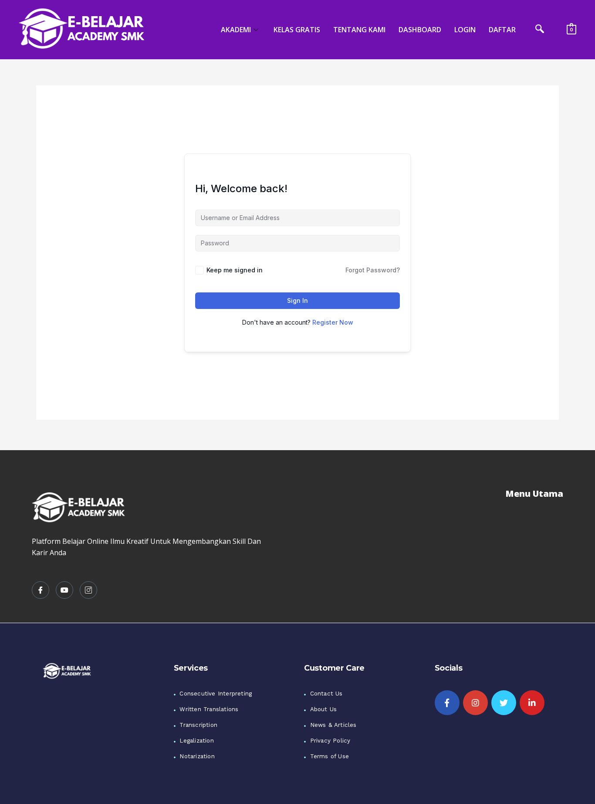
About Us (323, 709)
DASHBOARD (420, 29)
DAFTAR (502, 29)
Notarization (196, 756)
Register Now (332, 322)
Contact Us (326, 693)
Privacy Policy (330, 740)
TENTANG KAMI (359, 29)
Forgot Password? (372, 270)
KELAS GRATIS (297, 29)
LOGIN (465, 29)
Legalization (196, 740)
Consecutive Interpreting (215, 693)
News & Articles (333, 725)
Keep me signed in (234, 270)
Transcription (198, 725)
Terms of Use (329, 756)
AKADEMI (236, 29)
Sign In (297, 300)
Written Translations (208, 709)
